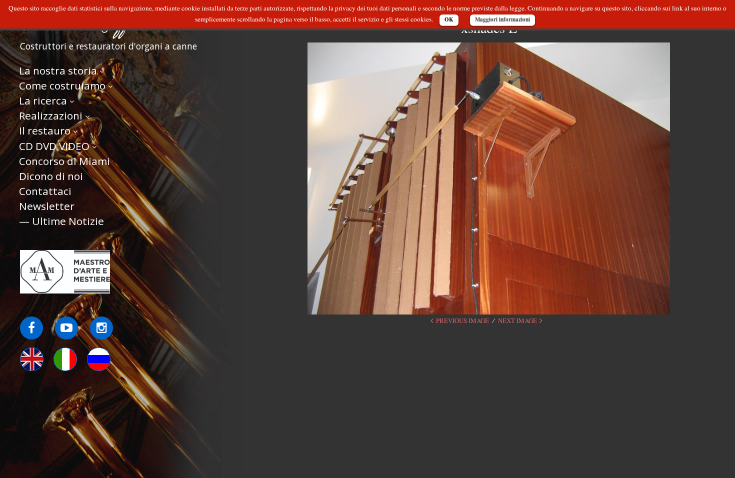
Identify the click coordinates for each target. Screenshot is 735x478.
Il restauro (44, 131)
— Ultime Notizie (61, 221)
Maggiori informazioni (502, 20)
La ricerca (43, 101)
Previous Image (462, 320)
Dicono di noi (51, 176)
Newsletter (46, 206)
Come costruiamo (62, 85)
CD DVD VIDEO (54, 146)
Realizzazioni (50, 115)
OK (449, 20)
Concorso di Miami (64, 161)
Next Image (517, 320)
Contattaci (45, 191)
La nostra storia (58, 71)
